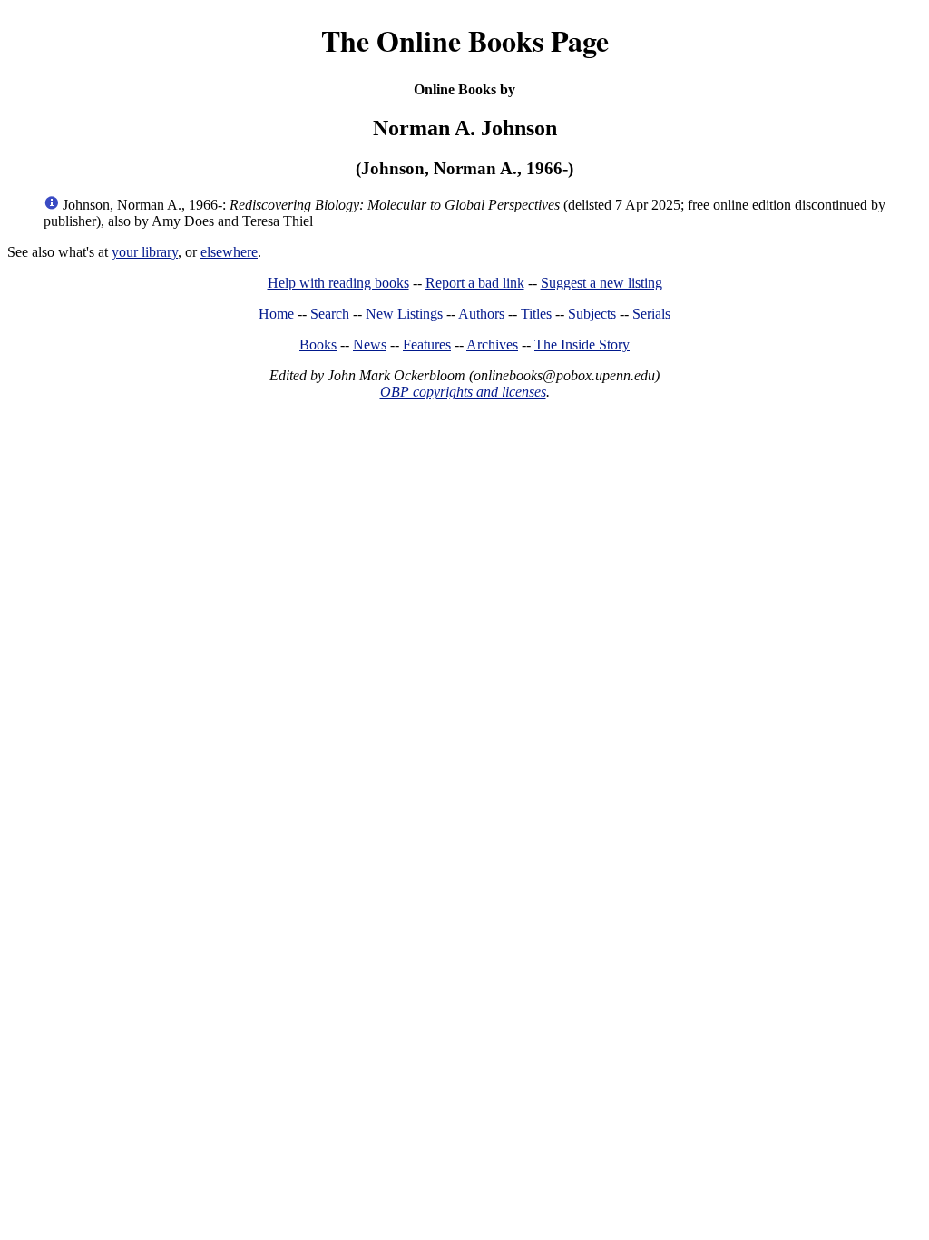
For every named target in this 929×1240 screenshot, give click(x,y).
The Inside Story (582, 344)
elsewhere (229, 252)
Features (427, 344)
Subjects (592, 313)
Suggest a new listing (601, 282)
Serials (651, 313)
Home (276, 313)
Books (318, 344)
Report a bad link (474, 282)
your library (145, 252)
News (369, 344)
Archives (492, 344)
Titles (536, 313)
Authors (481, 313)
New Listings (404, 313)
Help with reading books (338, 282)
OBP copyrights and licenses (463, 391)
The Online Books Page (465, 40)
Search (329, 313)
